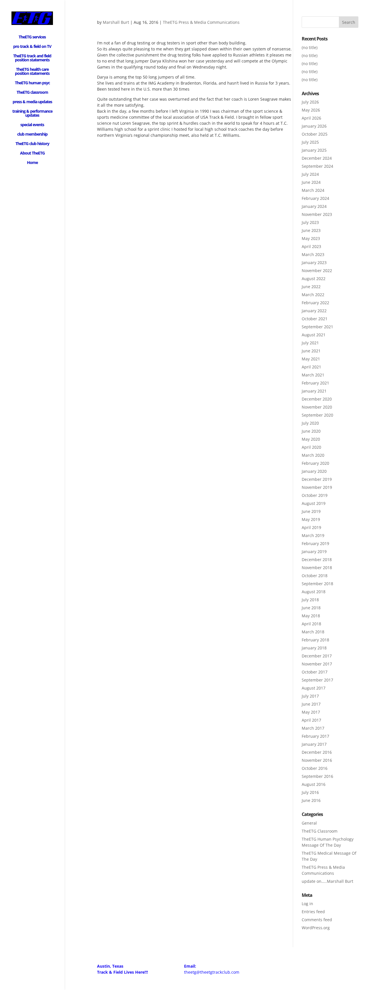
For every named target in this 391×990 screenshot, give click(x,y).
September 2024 (317, 166)
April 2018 (311, 623)
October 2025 (314, 134)
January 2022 (314, 310)
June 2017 (311, 704)
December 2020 (317, 399)
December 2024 (317, 158)
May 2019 (311, 519)
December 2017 (317, 656)
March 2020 (313, 455)
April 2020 (311, 447)
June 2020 (311, 431)
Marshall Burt (116, 22)
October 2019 (314, 495)
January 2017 (314, 744)
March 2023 (313, 254)
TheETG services (32, 37)
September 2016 (317, 776)
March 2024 (313, 190)
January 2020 (314, 471)
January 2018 (314, 648)
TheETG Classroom (319, 831)
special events (32, 125)
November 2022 (317, 270)
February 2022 (315, 302)
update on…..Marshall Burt (327, 881)
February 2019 (315, 543)
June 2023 (311, 230)
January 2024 (314, 206)
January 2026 (314, 126)
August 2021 (313, 334)
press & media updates (32, 102)
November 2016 (317, 760)
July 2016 (310, 792)
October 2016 (314, 768)
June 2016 (311, 800)
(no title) (309, 47)
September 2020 (317, 415)
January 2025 (314, 150)
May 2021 (311, 359)
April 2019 (311, 527)
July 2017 (310, 696)
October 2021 (314, 318)
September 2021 (317, 326)
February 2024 (315, 198)
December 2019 (317, 479)
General (309, 823)
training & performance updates (32, 113)
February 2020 (315, 463)
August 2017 (313, 688)
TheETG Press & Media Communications (201, 22)
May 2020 (311, 439)
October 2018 (314, 575)
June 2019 (311, 511)
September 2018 (317, 583)
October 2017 (314, 672)
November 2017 (317, 664)
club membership (32, 134)
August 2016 (313, 784)
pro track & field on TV (32, 46)
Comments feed (317, 919)
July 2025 (310, 142)
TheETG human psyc (32, 83)
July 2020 (310, 423)
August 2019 (313, 503)
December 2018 (317, 559)
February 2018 (315, 640)
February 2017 (315, 736)
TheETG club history (32, 144)
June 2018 (311, 607)
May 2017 (311, 712)
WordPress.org (316, 927)
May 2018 (311, 615)
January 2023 (314, 262)
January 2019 (314, 551)
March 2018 (313, 631)
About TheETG (32, 153)
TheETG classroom (32, 92)
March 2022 (313, 294)
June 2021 (311, 351)
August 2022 (313, 278)
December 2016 (317, 752)
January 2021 (314, 391)
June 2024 (311, 182)
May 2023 (311, 238)
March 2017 (313, 728)
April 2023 (311, 246)
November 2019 (317, 487)
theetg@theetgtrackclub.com (211, 972)
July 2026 (310, 102)
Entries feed (313, 911)
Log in (307, 903)
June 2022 (311, 286)
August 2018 (313, 591)
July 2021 (310, 342)
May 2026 (311, 110)
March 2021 (313, 375)
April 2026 (311, 118)
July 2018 (310, 599)
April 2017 (311, 720)
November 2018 (317, 567)
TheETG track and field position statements (32, 58)
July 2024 (310, 174)
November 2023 (317, 214)
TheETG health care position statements (32, 71)
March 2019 (313, 535)
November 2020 (317, 407)
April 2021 (311, 367)
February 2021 (315, 383)
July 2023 (310, 222)
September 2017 (317, 680)
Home (32, 163)
